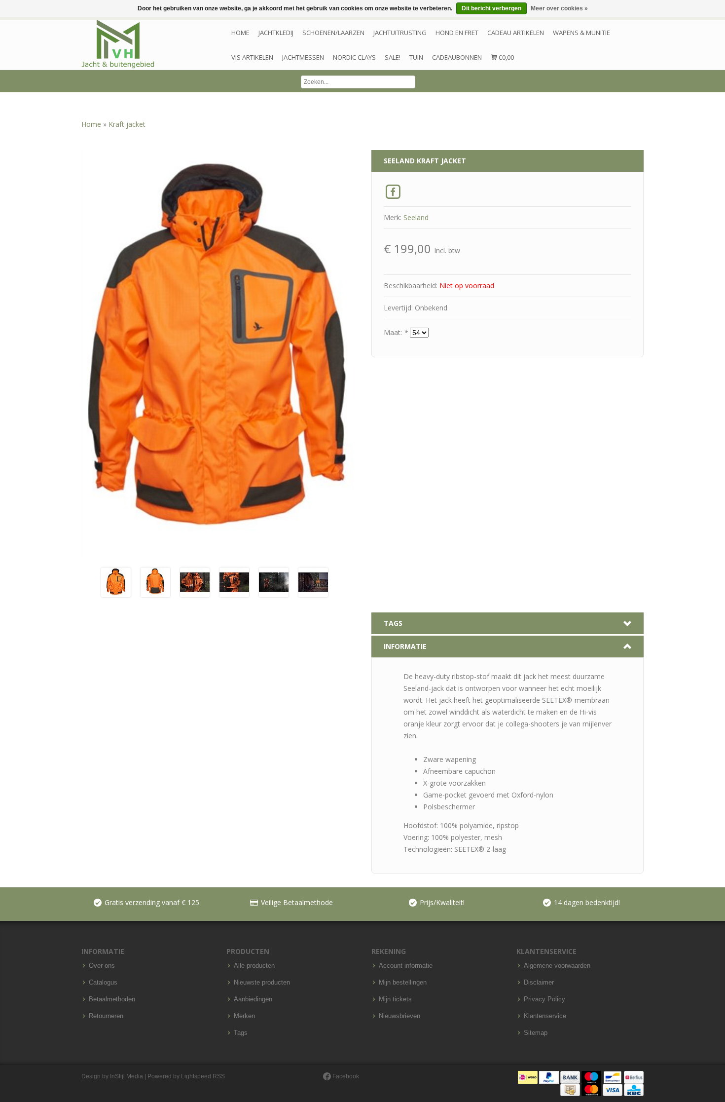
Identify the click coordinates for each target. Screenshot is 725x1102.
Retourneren (106, 1016)
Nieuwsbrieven (399, 1016)
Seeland (416, 217)
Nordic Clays (354, 57)
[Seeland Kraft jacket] (116, 581)
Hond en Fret (456, 32)
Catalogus (103, 982)
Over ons (102, 965)
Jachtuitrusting (400, 32)
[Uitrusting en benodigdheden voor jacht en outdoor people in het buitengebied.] (117, 44)
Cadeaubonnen (457, 57)
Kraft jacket (127, 124)
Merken (244, 1016)
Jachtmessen (303, 57)
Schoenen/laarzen (333, 32)
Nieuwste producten (262, 982)
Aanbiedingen (253, 999)
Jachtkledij (275, 32)
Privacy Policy (544, 999)
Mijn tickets (395, 999)
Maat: (396, 332)
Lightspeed (196, 1076)
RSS (219, 1076)
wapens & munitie (581, 32)
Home (240, 32)
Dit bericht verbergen (491, 8)
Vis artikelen (252, 57)
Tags (241, 1032)
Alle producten (254, 965)
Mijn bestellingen (403, 982)
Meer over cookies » (559, 8)
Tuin (416, 57)
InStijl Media (126, 1076)
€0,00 (505, 57)
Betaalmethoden (112, 999)
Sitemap (535, 1032)
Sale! (392, 57)
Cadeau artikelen (515, 32)
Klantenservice (545, 1016)
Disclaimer (539, 982)
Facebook (345, 1076)
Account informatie (406, 965)
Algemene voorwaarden (557, 965)
